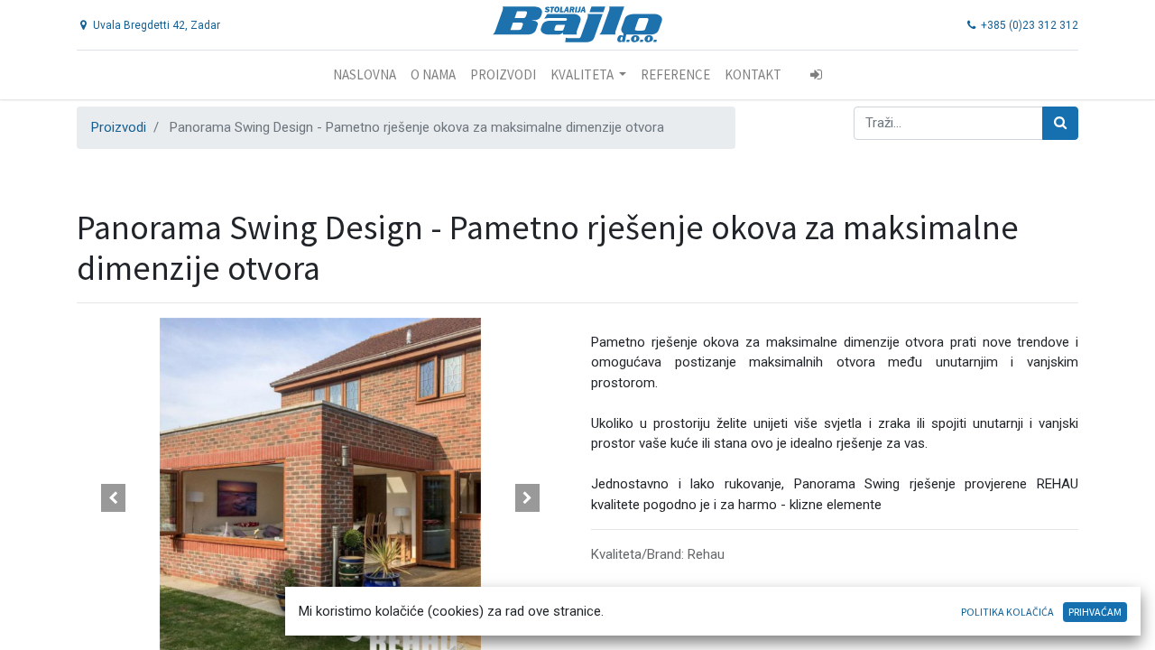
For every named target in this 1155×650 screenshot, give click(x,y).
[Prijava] (816, 75)
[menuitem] (364, 75)
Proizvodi (118, 127)
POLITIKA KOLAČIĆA (1007, 611)
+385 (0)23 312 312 (1028, 25)
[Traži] (1060, 123)
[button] (113, 498)
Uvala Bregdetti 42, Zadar (155, 25)
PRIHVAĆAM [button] (1095, 611)
